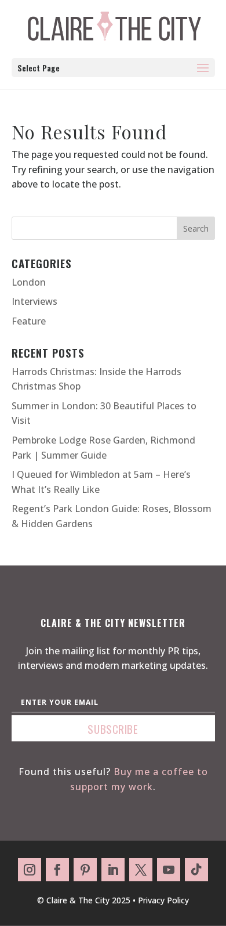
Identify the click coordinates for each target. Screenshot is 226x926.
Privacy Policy (163, 900)
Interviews (34, 301)
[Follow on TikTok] (196, 869)
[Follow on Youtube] (168, 869)
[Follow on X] (140, 869)
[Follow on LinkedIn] (113, 869)
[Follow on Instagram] (29, 869)
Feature (29, 321)
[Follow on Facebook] (57, 869)
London (29, 282)
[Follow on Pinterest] (85, 869)
